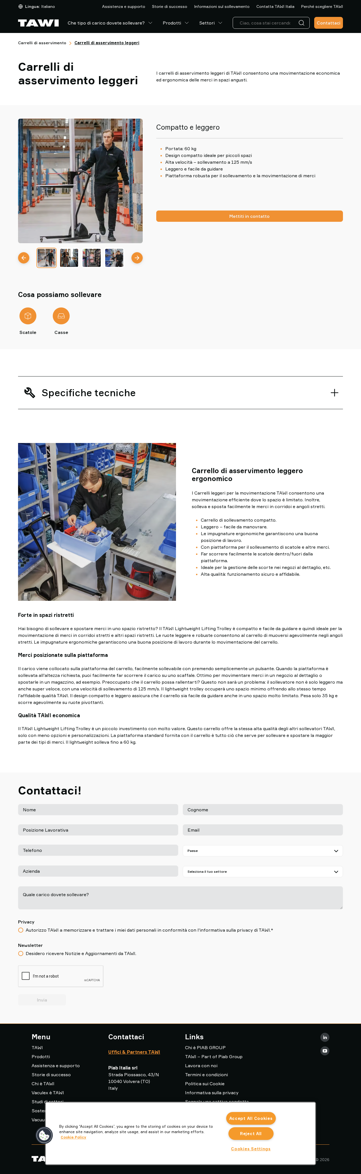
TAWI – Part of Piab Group (214, 1056)
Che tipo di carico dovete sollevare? (106, 23)
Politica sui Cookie (204, 1083)
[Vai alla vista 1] (46, 258)
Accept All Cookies (251, 1118)
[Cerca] (302, 22)
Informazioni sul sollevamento (222, 6)
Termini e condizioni (206, 1074)
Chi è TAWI (43, 1083)
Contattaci (328, 23)
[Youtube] (324, 1050)
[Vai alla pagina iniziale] (38, 22)
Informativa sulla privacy (212, 1092)
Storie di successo (169, 6)
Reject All (251, 1133)
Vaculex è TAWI (48, 1092)
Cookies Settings (251, 1148)
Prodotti (172, 23)
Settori (207, 23)
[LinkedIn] (324, 1037)
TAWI (37, 1047)
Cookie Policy (73, 1137)
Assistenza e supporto (123, 6)
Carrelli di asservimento (42, 42)
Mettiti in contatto (249, 216)
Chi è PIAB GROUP (205, 1047)
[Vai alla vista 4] (114, 258)
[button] (44, 1135)
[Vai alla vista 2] (69, 258)
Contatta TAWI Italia (275, 6)
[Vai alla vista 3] (92, 258)
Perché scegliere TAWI (322, 6)
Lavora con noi (201, 1065)
